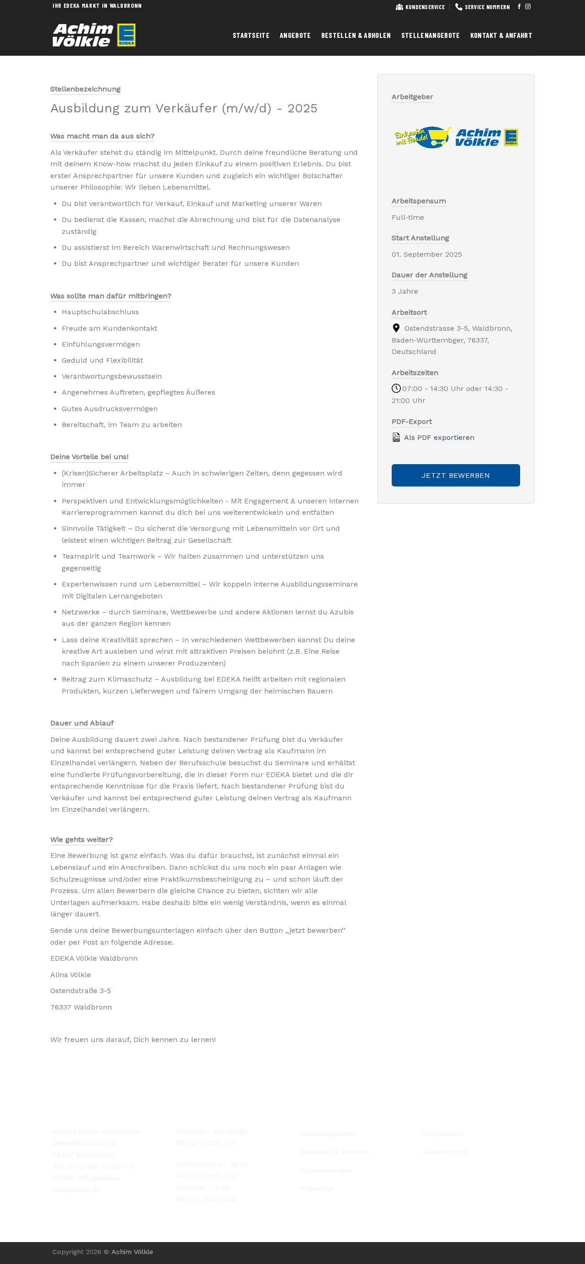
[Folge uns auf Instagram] (528, 7)
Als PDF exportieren (438, 437)
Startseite (251, 35)
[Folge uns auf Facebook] (519, 7)
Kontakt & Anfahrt (501, 35)
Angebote (295, 35)
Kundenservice (425, 7)
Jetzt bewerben (456, 475)
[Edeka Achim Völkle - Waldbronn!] (100, 34)
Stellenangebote (430, 35)
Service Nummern (487, 7)
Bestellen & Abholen (356, 35)
